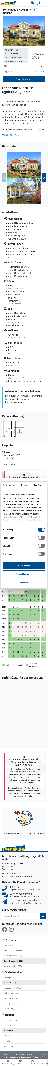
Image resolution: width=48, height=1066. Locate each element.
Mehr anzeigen (11, 134)
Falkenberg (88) (10, 1020)
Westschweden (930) (13, 966)
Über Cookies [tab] (39, 485)
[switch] (41, 538)
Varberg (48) (9, 1046)
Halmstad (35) (10, 1025)
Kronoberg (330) (11, 998)
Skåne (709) (9, 1008)
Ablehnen (24, 583)
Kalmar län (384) (11, 993)
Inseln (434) (9, 945)
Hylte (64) (8, 1030)
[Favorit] (42, 66)
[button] (45, 3)
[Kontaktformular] (33, 3)
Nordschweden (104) (13, 955)
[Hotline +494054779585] (39, 3)
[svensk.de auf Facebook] (4, 929)
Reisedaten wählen (25, 79)
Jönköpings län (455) (12, 988)
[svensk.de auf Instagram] (11, 929)
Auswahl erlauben (24, 574)
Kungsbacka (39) (11, 1036)
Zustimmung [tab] (8, 485)
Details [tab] (23, 485)
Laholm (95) (9, 1041)
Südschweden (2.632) (13, 961)
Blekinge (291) (10, 977)
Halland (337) (10, 983)
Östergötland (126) (12, 1003)
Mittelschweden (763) (13, 950)
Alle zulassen (24, 566)
